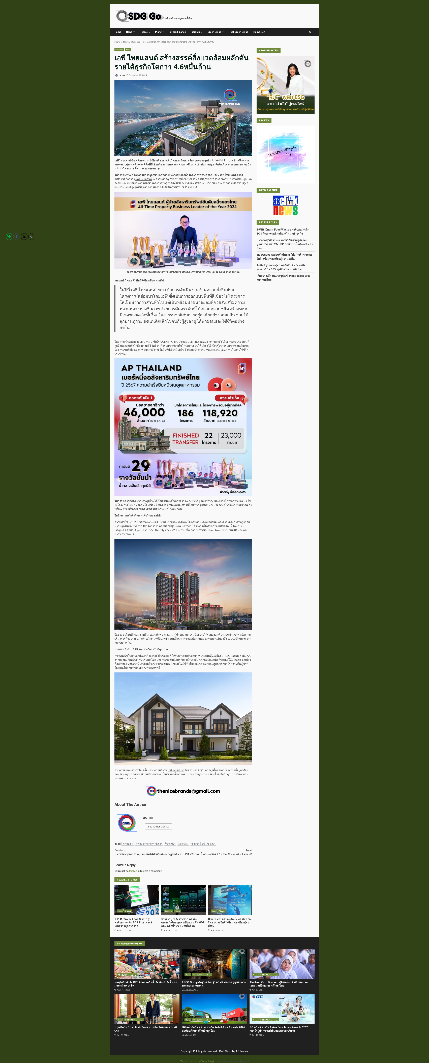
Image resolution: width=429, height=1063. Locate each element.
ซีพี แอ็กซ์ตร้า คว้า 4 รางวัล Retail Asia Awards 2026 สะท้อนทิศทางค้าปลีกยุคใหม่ (214, 1009)
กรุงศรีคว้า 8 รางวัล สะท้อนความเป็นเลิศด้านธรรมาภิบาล (146, 1009)
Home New (259, 32)
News (129, 32)
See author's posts (158, 826)
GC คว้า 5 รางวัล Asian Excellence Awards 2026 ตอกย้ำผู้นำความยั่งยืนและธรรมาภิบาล (282, 1009)
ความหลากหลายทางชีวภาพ (149, 843)
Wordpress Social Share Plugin (198, 1060)
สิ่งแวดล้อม (183, 843)
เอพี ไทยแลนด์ (143, 178)
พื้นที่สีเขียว (170, 843)
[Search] (310, 32)
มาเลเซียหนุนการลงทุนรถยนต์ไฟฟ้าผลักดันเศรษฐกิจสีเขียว (148, 852)
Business (119, 49)
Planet (158, 32)
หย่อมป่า (195, 843)
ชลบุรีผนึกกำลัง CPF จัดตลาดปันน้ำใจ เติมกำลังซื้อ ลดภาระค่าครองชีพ (146, 964)
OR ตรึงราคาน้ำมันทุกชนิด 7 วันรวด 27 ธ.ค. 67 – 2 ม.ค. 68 (218, 852)
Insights (195, 32)
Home (117, 32)
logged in (134, 870)
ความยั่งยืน (127, 843)
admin (122, 75)
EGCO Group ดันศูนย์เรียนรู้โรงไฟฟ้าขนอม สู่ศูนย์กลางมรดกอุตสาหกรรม (214, 964)
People (144, 32)
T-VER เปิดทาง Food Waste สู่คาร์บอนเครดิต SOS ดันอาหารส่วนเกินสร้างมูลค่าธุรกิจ (136, 900)
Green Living (214, 32)
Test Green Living (238, 32)
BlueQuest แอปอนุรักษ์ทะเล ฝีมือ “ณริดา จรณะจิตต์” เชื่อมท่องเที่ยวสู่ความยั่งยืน (230, 900)
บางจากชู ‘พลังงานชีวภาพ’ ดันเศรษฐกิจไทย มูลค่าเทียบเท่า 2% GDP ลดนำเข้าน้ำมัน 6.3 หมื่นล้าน (183, 900)
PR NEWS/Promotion (127, 975)
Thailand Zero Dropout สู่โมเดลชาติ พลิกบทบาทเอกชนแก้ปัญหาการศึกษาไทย (282, 964)
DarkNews (225, 1051)
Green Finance (178, 32)
